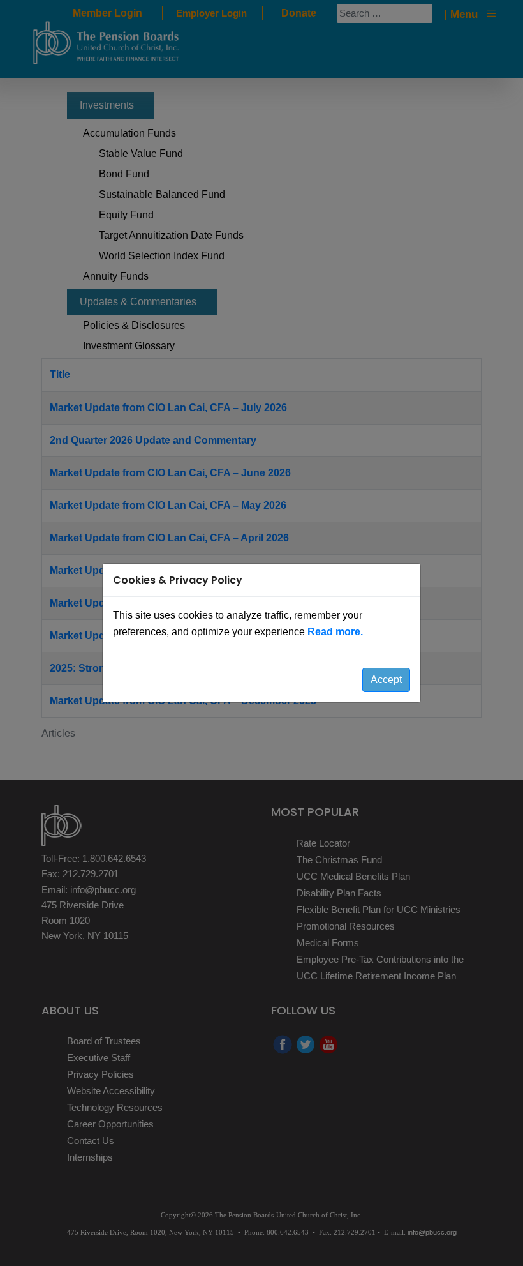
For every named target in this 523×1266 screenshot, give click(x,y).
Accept (386, 679)
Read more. (335, 631)
